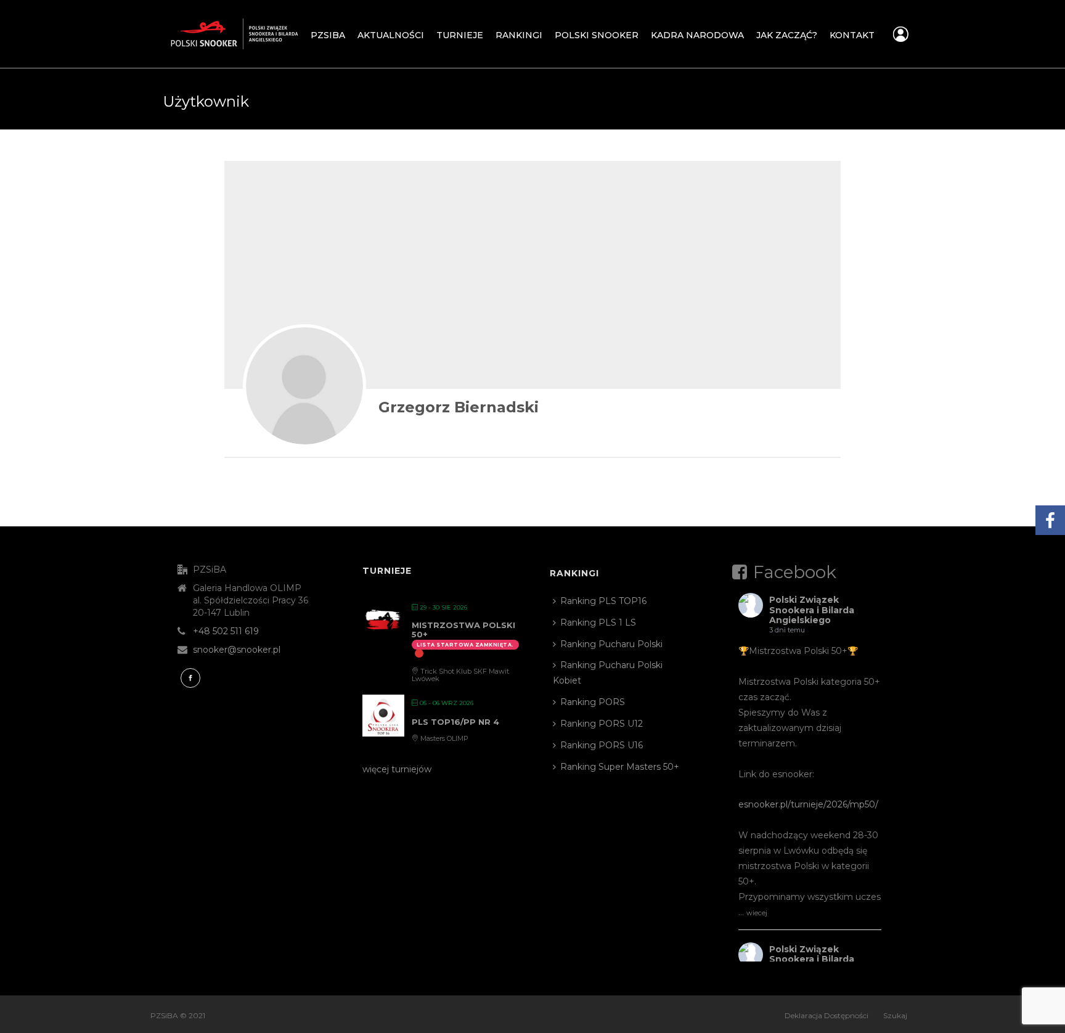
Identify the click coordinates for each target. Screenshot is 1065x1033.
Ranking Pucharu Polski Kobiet (608, 672)
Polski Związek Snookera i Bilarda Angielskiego (811, 610)
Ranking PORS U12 (601, 723)
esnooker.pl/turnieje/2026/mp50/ (808, 804)
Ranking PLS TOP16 (603, 600)
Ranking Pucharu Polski (611, 644)
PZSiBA (328, 35)
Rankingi (519, 35)
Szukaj (895, 1015)
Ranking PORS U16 (601, 745)
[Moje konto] (901, 37)
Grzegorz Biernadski (458, 407)
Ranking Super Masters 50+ (619, 766)
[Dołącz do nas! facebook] (190, 678)
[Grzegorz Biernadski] (304, 385)
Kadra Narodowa (697, 35)
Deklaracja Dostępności (826, 1015)
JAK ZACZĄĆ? (786, 35)
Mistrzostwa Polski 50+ (463, 630)
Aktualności (390, 35)
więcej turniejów (396, 769)
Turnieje (459, 35)
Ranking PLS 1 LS (598, 622)
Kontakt (852, 35)
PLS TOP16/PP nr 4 (455, 722)
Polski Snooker (597, 35)
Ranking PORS (592, 702)
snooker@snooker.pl (236, 649)
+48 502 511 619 (226, 631)
